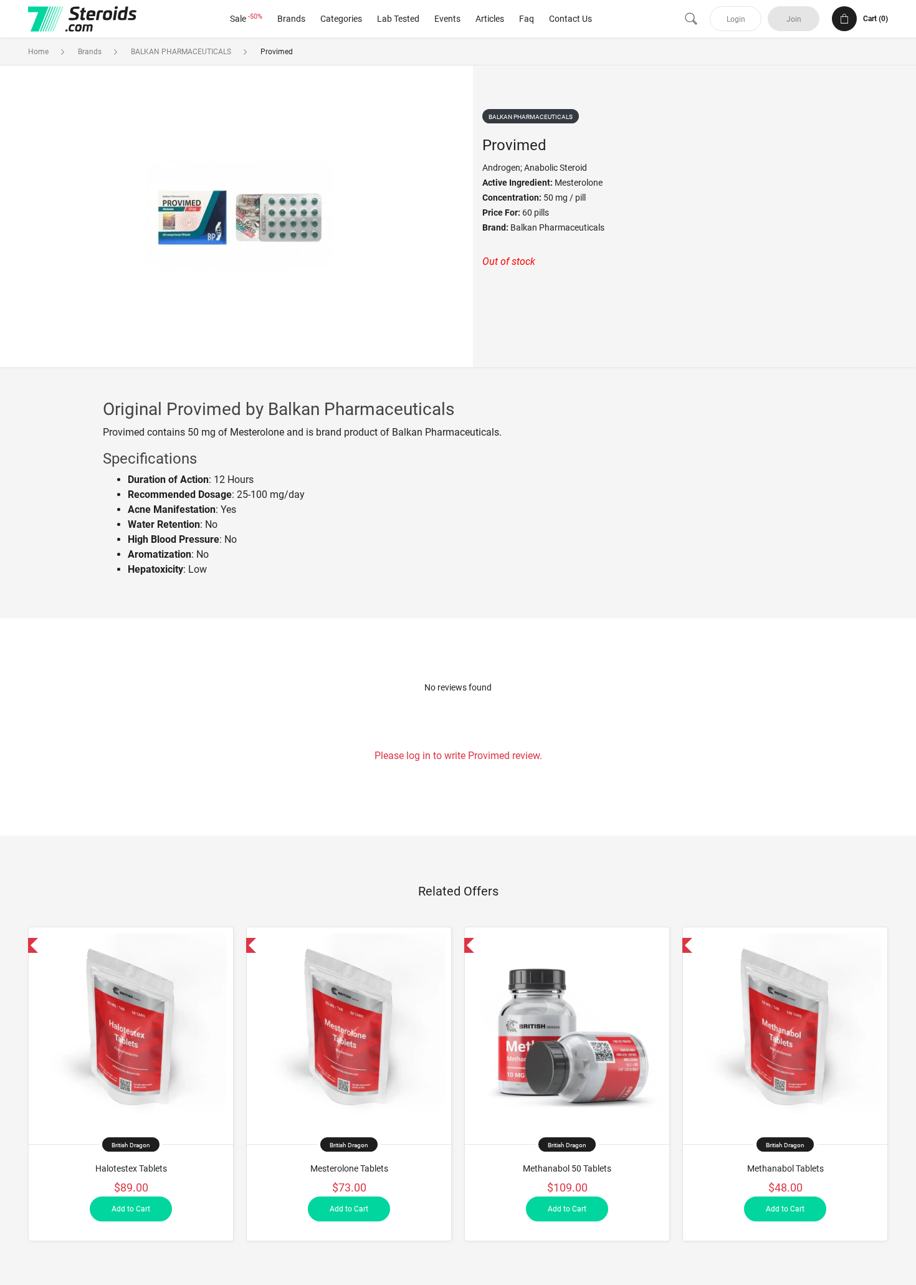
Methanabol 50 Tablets (567, 1168)
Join (793, 19)
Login (736, 19)
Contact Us (570, 19)
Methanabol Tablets (785, 1168)
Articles (489, 19)
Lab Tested (398, 19)
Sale (246, 19)
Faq (526, 19)
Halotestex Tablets (131, 1168)
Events (447, 19)
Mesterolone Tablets (349, 1168)
